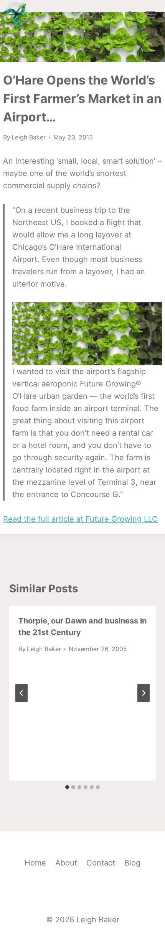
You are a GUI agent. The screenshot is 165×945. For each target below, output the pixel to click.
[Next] (143, 693)
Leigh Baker (29, 137)
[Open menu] (150, 14)
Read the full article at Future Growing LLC (80, 519)
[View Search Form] (130, 15)
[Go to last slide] (21, 693)
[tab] (67, 787)
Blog (132, 862)
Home (35, 862)
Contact (100, 862)
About (66, 862)
